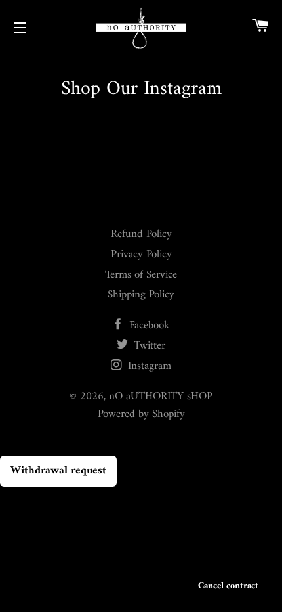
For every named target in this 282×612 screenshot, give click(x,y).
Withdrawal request (58, 471)
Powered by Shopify (141, 414)
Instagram (148, 366)
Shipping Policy (141, 295)
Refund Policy (141, 234)
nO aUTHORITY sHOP (160, 396)
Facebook (148, 326)
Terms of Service (141, 275)
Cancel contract (228, 586)
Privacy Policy (141, 255)
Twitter (148, 346)
